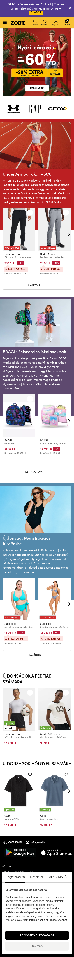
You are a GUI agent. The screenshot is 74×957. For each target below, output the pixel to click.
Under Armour (12, 254)
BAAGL (8, 440)
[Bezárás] (70, 8)
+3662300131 (15, 842)
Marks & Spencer (50, 734)
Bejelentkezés (56, 24)
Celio (7, 815)
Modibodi (10, 623)
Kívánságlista (45, 24)
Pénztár (66, 22)
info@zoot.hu (38, 842)
